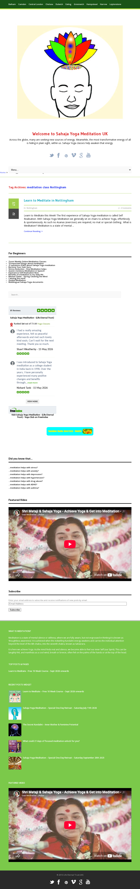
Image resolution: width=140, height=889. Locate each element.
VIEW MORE (32, 402)
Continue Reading (32, 231)
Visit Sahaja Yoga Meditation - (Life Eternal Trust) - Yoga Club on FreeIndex (32, 416)
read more (32, 382)
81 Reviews (15, 310)
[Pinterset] (66, 155)
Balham (12, 4)
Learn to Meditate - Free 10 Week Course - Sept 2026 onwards (39, 671)
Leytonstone (115, 4)
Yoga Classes (43, 323)
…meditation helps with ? (23, 467)
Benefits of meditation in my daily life (26, 274)
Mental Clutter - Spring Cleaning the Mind (28, 276)
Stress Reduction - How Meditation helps (27, 269)
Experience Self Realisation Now (24, 272)
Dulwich (59, 4)
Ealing (68, 4)
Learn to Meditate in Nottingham (49, 200)
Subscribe (15, 610)
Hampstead (92, 4)
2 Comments (126, 208)
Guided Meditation (17, 280)
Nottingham (32, 208)
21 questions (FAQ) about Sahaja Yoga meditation (32, 265)
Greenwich (79, 4)
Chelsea (49, 4)
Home (3, 172)
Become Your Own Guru (20, 267)
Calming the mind (17, 278)
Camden (22, 4)
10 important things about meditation (26, 263)
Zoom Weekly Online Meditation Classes (27, 261)
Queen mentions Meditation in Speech (27, 271)
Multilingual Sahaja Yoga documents (26, 282)
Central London (36, 4)
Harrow (103, 4)
